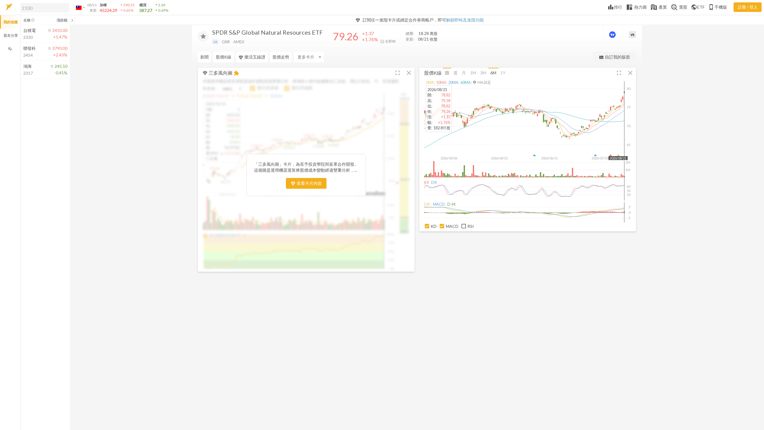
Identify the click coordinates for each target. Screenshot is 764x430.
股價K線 (223, 56)
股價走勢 (280, 56)
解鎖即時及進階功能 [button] (465, 19)
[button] (43, 7)
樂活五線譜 (254, 56)
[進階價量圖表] (613, 34)
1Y (503, 72)
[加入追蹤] (203, 36)
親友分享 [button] (11, 35)
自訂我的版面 (614, 57)
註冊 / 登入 (748, 7)
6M (493, 72)
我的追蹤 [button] (11, 22)
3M (483, 72)
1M (473, 72)
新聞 (204, 56)
